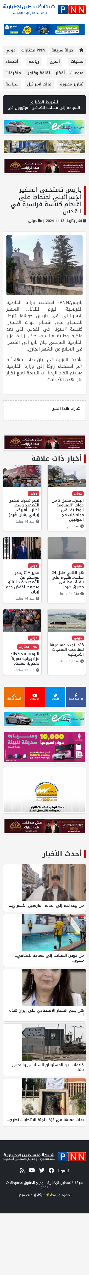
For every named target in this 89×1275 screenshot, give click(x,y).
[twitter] (40, 1170)
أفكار (60, 73)
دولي (10, 50)
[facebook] (50, 1170)
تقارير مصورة (72, 84)
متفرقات (13, 73)
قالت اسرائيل (39, 84)
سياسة (12, 84)
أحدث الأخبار (62, 853)
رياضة (34, 61)
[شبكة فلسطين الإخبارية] (44, 8)
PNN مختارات (33, 50)
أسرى (55, 61)
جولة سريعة (62, 50)
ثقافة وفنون (38, 73)
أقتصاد (11, 61)
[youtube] (31, 1170)
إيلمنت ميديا (27, 1195)
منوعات (77, 73)
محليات (77, 61)
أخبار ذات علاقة (56, 458)
